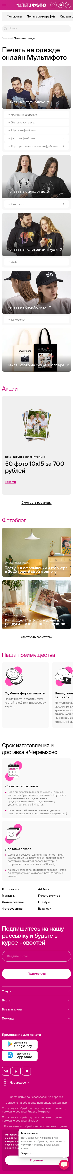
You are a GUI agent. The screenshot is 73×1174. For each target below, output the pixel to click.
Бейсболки (18, 319)
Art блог (43, 889)
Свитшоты (18, 204)
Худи (14, 261)
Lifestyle (44, 902)
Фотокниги (14, 16)
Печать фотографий (41, 16)
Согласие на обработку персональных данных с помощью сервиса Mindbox (34, 1119)
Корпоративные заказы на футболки (34, 146)
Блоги (6, 1000)
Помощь (8, 1018)
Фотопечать (10, 889)
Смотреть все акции (36, 502)
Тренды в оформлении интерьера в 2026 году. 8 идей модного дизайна (36, 570)
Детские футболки (23, 138)
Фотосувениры (12, 908)
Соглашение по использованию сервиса (36, 1097)
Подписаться (37, 973)
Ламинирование (13, 902)
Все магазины (12, 1009)
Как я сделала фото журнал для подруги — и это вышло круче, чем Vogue (36, 622)
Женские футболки (23, 122)
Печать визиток (49, 895)
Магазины (8, 895)
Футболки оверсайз (24, 114)
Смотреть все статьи (36, 636)
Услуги (6, 991)
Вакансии (44, 908)
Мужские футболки (23, 130)
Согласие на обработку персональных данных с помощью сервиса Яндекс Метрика (34, 1110)
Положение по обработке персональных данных (36, 1126)
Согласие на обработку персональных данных (37, 1102)
